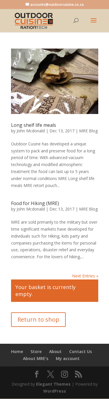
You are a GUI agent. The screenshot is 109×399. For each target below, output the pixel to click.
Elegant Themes (53, 384)
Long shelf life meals (33, 125)
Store (36, 351)
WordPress (54, 391)
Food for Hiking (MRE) (35, 203)
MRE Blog (88, 130)
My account (68, 358)
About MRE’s (35, 358)
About (55, 351)
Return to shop (38, 319)
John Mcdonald (31, 130)
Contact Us (80, 351)
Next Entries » (85, 276)
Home (17, 351)
